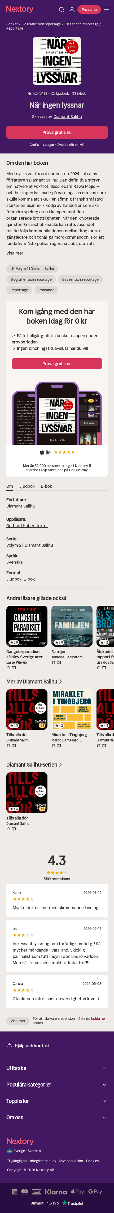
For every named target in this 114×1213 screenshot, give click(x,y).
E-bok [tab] (46, 486)
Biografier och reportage (41, 24)
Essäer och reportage (81, 24)
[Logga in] (72, 9)
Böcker (12, 24)
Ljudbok (13, 579)
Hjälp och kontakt (32, 1046)
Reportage (14, 28)
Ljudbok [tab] (26, 486)
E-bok (29, 579)
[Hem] (31, 9)
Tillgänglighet (17, 1161)
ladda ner (98, 1018)
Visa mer (14, 253)
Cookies (92, 1161)
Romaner (46, 290)
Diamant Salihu (68, 116)
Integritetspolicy (43, 1161)
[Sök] (61, 9)
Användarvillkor (71, 1161)
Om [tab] (9, 486)
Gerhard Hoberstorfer (27, 525)
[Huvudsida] (106, 9)
